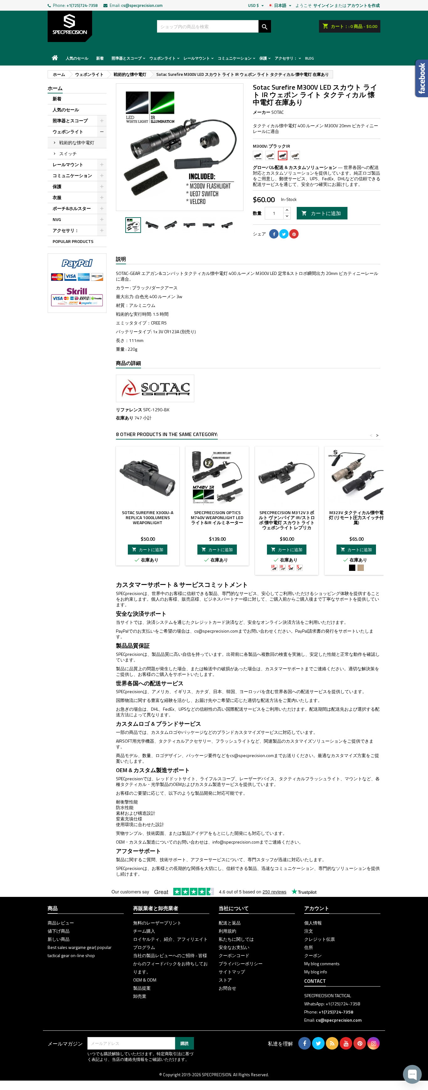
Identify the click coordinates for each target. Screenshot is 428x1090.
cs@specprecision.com (142, 5)
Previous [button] (119, 225)
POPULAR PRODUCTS (73, 241)
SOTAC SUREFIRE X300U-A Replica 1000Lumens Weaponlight (147, 517)
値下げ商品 (59, 931)
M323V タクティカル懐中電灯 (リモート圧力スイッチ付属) (356, 517)
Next (234, 147)
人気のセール (77, 58)
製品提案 (142, 988)
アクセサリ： (286, 58)
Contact (315, 981)
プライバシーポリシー (241, 963)
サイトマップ (232, 971)
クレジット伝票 (319, 939)
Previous (125, 147)
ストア (225, 980)
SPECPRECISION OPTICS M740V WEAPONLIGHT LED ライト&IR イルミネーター (217, 517)
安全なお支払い (234, 947)
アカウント (316, 908)
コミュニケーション (235, 58)
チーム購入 (144, 931)
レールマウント (197, 58)
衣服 (57, 197)
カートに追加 (321, 213)
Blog (309, 58)
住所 (308, 947)
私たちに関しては (236, 939)
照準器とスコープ (127, 58)
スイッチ (68, 153)
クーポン (313, 955)
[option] (133, 225)
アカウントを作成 (363, 5)
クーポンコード (234, 955)
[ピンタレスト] (294, 234)
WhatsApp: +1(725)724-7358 (332, 1003)
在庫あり (124, 418)
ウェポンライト (162, 58)
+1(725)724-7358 (81, 5)
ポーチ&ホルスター (72, 208)
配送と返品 (230, 922)
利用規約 (227, 931)
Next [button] (240, 225)
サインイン (323, 5)
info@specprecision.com (235, 842)
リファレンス (129, 410)
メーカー (261, 112)
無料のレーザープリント (157, 922)
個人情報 (313, 922)
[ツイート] (284, 234)
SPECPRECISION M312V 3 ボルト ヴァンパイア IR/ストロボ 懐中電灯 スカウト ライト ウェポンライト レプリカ (287, 520)
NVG (57, 219)
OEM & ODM (144, 980)
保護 (263, 58)
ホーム (55, 88)
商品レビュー (61, 922)
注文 (308, 931)
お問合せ (227, 988)
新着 (100, 58)
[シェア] (274, 234)
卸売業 (139, 996)
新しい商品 (59, 939)
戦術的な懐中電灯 (76, 142)
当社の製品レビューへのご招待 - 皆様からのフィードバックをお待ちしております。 (170, 963)
